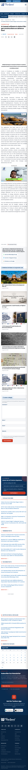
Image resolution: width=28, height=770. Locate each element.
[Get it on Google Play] (9, 710)
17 (2, 660)
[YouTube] (8, 726)
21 (17, 660)
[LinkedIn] (12, 726)
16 (25, 657)
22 (21, 660)
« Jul (2, 667)
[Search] (26, 13)
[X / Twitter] (5, 726)
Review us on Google (9, 261)
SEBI (16, 734)
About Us (17, 745)
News (13, 19)
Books (9, 1)
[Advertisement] (11, 53)
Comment (4, 404)
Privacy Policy (3, 762)
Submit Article (18, 747)
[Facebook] (2, 726)
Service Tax (17, 13)
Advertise (17, 749)
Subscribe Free (6, 686)
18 (6, 660)
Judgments (3, 749)
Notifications (3, 745)
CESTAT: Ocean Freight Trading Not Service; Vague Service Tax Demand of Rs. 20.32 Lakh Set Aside (13, 523)
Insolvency (17, 738)
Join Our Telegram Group (11, 257)
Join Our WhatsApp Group (11, 254)
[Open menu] (25, 5)
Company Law (18, 732)
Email (3, 425)
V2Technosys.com (4, 760)
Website (4, 431)
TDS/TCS (3, 738)
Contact (16, 751)
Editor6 (4, 34)
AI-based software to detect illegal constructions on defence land (13, 28)
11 (6, 657)
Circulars (3, 747)
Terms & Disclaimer (11, 762)
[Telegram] (21, 726)
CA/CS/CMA (17, 740)
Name (4, 420)
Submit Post (17, 1)
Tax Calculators (4, 754)
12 (10, 657)
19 (10, 660)
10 (2, 657)
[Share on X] (6, 37)
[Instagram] (15, 726)
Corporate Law (8, 19)
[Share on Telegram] (14, 37)
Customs (3, 736)
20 (14, 660)
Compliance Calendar (6, 751)
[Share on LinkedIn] (9, 37)
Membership (17, 754)
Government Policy (12, 244)
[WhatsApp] (18, 726)
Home (2, 13)
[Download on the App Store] (18, 710)
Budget (12, 13)
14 (17, 657)
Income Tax (6, 13)
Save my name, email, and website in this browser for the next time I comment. (14, 437)
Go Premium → (14, 493)
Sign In (24, 1)
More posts (4, 527)
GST (2, 734)
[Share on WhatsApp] (11, 37)
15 (21, 657)
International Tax (4, 740)
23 (25, 660)
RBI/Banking (17, 736)
